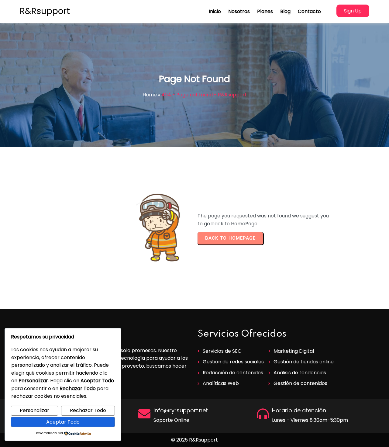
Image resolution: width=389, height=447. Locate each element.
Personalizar (34, 410)
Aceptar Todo (63, 421)
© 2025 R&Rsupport (194, 439)
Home (150, 94)
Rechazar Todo (88, 410)
